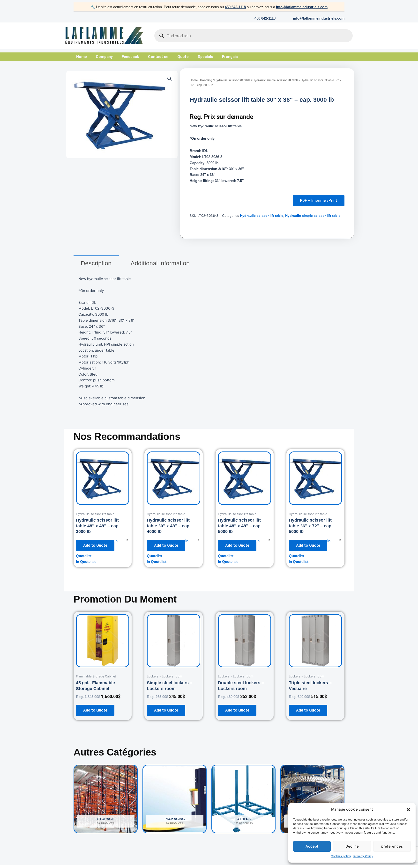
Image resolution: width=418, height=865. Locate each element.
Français (230, 57)
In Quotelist (86, 562)
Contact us (158, 57)
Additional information (160, 263)
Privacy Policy (363, 856)
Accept (312, 846)
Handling (206, 80)
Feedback (130, 57)
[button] (408, 809)
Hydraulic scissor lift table (232, 80)
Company (104, 57)
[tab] (96, 263)
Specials (205, 57)
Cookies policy (341, 856)
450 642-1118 (235, 7)
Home (81, 57)
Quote (183, 57)
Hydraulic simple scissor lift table (276, 80)
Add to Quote (95, 545)
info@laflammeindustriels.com (302, 7)
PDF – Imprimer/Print (318, 200)
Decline (352, 846)
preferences (392, 846)
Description (96, 263)
